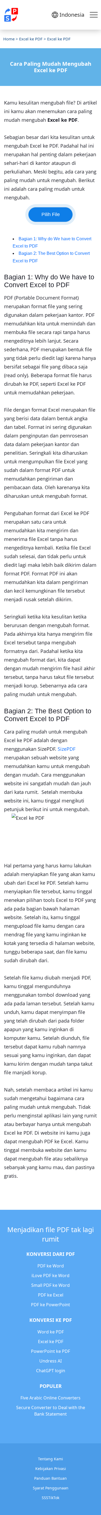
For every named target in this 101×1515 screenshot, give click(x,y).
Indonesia (72, 14)
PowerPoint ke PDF (50, 1351)
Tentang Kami (50, 1458)
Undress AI (50, 1361)
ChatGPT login (50, 1371)
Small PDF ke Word (50, 1285)
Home (9, 38)
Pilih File (50, 214)
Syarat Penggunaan (50, 1487)
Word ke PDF (50, 1332)
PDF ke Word (50, 1266)
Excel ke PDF (31, 38)
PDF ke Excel (50, 1295)
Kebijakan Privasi (50, 1468)
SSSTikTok (50, 1497)
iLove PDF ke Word (50, 1275)
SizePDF (66, 749)
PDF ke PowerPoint (50, 1305)
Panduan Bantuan (50, 1478)
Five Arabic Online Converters (50, 1398)
